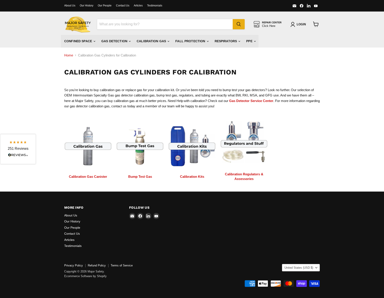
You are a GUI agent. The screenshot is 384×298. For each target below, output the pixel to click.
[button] (18, 149)
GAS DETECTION (114, 41)
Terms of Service (122, 265)
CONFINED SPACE (78, 41)
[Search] (239, 24)
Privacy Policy (73, 265)
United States (298, 267)
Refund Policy (97, 265)
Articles (138, 5)
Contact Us (122, 5)
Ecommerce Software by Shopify (85, 276)
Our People (105, 5)
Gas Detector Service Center (251, 101)
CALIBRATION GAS (152, 41)
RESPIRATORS (226, 41)
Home (68, 55)
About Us (69, 5)
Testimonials (154, 5)
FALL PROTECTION (190, 41)
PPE (249, 41)
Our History (86, 5)
